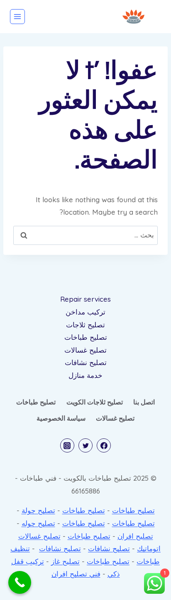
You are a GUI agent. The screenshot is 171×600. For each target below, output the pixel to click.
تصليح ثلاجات (85, 324)
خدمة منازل (85, 375)
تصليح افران (135, 536)
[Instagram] (67, 445)
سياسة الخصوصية (61, 418)
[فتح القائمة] (17, 16)
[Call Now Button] (19, 582)
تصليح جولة (38, 510)
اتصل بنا (144, 402)
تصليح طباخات (85, 337)
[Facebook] (104, 445)
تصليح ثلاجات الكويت (94, 402)
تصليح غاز (65, 561)
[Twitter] (85, 445)
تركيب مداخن (85, 311)
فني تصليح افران (75, 573)
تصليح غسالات (85, 350)
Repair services (85, 299)
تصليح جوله (38, 523)
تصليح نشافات (86, 362)
